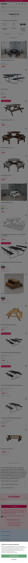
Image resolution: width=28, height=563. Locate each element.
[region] (14, 552)
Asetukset (14, 559)
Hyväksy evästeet (14, 556)
